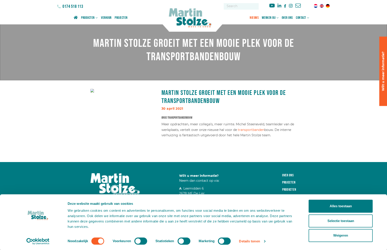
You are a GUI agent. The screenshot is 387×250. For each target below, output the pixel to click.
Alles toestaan (341, 206)
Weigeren (340, 235)
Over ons (287, 18)
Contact (301, 18)
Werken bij (269, 18)
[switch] (140, 241)
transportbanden (251, 130)
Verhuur (106, 18)
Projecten (121, 18)
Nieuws (254, 18)
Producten (88, 18)
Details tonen (249, 241)
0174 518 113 (72, 6)
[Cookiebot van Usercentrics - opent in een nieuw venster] (38, 241)
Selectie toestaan (340, 221)
